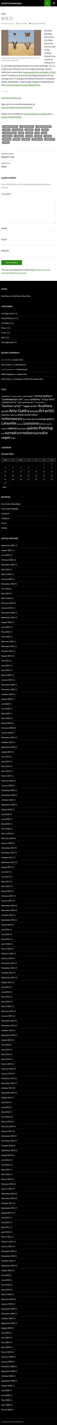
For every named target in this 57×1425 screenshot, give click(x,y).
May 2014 (5, 1054)
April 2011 (5, 1232)
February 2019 (7, 781)
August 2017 (6, 867)
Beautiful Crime (7, 155)
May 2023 (5, 593)
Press (3, 328)
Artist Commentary (11, 3)
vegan (6, 142)
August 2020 (6, 699)
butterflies (5, 415)
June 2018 (5, 819)
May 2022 (5, 632)
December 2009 (8, 1309)
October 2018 (7, 800)
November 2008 (8, 1371)
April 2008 (5, 1405)
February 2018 (7, 838)
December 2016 (8, 905)
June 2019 (5, 761)
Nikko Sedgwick (7, 374)
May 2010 (5, 1285)
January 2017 (6, 901)
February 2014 (7, 1069)
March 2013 (6, 1121)
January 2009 (6, 1361)
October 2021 (7, 651)
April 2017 (5, 886)
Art (37, 130)
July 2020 (5, 704)
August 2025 (6, 550)
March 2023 (6, 598)
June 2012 (5, 1165)
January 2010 (6, 1304)
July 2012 (5, 1160)
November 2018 (8, 795)
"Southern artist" (11, 406)
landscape (20, 424)
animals (29, 130)
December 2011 (8, 1193)
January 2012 (6, 1189)
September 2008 (8, 1381)
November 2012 (8, 1141)
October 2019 (7, 742)
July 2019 (5, 757)
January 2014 (6, 1073)
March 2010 (6, 1294)
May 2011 (5, 1227)
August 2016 (6, 925)
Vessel (5, 165)
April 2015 (5, 1001)
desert (29, 133)
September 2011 (8, 1208)
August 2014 (6, 1040)
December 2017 (8, 848)
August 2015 (6, 982)
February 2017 (7, 896)
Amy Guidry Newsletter (11, 504)
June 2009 (5, 1337)
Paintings (5, 323)
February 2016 (7, 953)
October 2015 (7, 973)
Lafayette (7, 136)
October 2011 (7, 1203)
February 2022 (7, 641)
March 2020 (6, 723)
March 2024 (6, 574)
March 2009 (6, 1352)
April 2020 (5, 718)
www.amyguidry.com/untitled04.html (23, 85)
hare (44, 133)
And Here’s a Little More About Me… (16, 296)
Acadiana (45, 406)
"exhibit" (26, 399)
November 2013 (8, 1083)
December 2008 (8, 1366)
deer (21, 133)
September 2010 (8, 1265)
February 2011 (7, 1241)
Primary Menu (54, 3)
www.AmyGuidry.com (11, 97)
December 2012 (8, 1136)
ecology (41, 418)
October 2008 (7, 1376)
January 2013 (6, 1131)
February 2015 (7, 1011)
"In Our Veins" (48, 399)
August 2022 (6, 622)
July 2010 (5, 1275)
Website (5, 250)
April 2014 (5, 1059)
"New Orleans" (40, 402)
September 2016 (8, 920)
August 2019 (6, 752)
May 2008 (5, 1400)
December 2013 (8, 1078)
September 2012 (8, 1150)
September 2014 (8, 1035)
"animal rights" (27, 126)
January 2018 (6, 843)
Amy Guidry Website (9, 509)
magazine (49, 424)
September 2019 (8, 747)
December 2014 (8, 1021)
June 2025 (5, 555)
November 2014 (8, 1025)
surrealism (37, 139)
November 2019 (8, 737)
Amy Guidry (22, 24)
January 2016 (6, 958)
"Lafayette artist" (9, 402)
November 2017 (8, 853)
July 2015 (5, 987)
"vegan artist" (30, 406)
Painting (7, 139)
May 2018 (5, 824)
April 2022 (5, 636)
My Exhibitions (7, 318)
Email (4, 239)
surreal (26, 139)
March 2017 (6, 891)
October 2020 (7, 694)
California (13, 415)
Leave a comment (38, 24)
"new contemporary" (25, 402)
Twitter (4, 528)
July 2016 (5, 929)
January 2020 (6, 733)
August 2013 (6, 1097)
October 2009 (7, 1318)
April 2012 (5, 1174)
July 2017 (5, 872)
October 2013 (7, 1088)
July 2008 (5, 1390)
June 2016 (5, 934)
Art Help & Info (7, 313)
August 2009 (6, 1328)
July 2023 (5, 588)
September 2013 (8, 1093)
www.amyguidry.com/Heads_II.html (39, 72)
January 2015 (6, 1016)
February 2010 (7, 1299)
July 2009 (5, 1333)
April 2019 (5, 771)
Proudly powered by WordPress (12, 1422)
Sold (3, 14)
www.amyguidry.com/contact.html (16, 107)
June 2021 (5, 665)
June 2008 (5, 1395)
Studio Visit (18, 360)
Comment (6, 194)
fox (37, 133)
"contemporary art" (12, 399)
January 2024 (6, 579)
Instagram (5, 518)
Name (4, 228)
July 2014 (5, 1045)
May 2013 (5, 1112)
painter (48, 136)
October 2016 (7, 915)
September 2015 (8, 977)
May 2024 (5, 569)
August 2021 (6, 656)
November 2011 (8, 1198)
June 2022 (5, 627)
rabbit (16, 139)
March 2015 (6, 1006)
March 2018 (6, 833)
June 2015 (5, 992)
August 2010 (6, 1270)
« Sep (4, 487)
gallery (50, 418)
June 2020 (5, 708)
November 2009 (8, 1313)
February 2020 (7, 728)
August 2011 (6, 1213)
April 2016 (5, 944)
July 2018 (5, 814)
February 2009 (7, 1357)
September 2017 (8, 862)
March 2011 (6, 1237)
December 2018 (8, 790)
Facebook (5, 513)
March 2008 (6, 1409)
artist (45, 130)
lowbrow (42, 424)
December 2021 (8, 646)
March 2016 (6, 949)
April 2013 (5, 1117)
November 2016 (8, 910)
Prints (3, 333)
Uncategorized (7, 342)
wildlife (13, 438)
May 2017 (5, 881)
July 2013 (5, 1102)
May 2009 (5, 1342)
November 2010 (8, 1256)
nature (38, 136)
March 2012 (6, 1179)
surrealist (50, 139)
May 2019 (5, 766)
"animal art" (6, 396)
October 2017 (7, 857)
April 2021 (5, 670)
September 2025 (8, 545)
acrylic (7, 130)
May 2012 (5, 1169)
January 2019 (6, 785)
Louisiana (19, 136)
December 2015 (8, 963)
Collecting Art (20, 364)
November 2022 (8, 612)
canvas (20, 414)
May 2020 (5, 713)
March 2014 (6, 1064)
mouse (29, 136)
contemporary (10, 133)
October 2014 (7, 1030)
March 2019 (6, 776)
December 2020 (8, 684)
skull (2, 433)
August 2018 (6, 809)
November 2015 (8, 968)
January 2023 (6, 608)
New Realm (22, 428)
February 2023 (7, 603)
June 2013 (5, 1107)
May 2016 (5, 939)
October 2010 (7, 1261)
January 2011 (6, 1246)
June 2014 (5, 1049)
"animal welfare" (44, 126)
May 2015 (5, 997)
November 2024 (8, 564)
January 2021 (6, 680)
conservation (31, 414)
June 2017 (5, 877)
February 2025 (7, 560)
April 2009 (5, 1347)
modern (4, 429)
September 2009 (8, 1323)
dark (25, 419)
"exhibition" (35, 399)
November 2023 (8, 584)
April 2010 (5, 1289)
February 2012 (7, 1184)
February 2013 (7, 1126)
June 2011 (5, 1222)
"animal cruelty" (10, 126)
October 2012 (7, 1145)
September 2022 (8, 617)
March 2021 (6, 675)
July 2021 (5, 660)
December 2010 (8, 1251)
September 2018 (8, 805)
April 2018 (5, 829)
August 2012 (6, 1155)
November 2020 (8, 689)
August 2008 (6, 1385)
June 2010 (5, 1280)
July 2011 (5, 1217)
